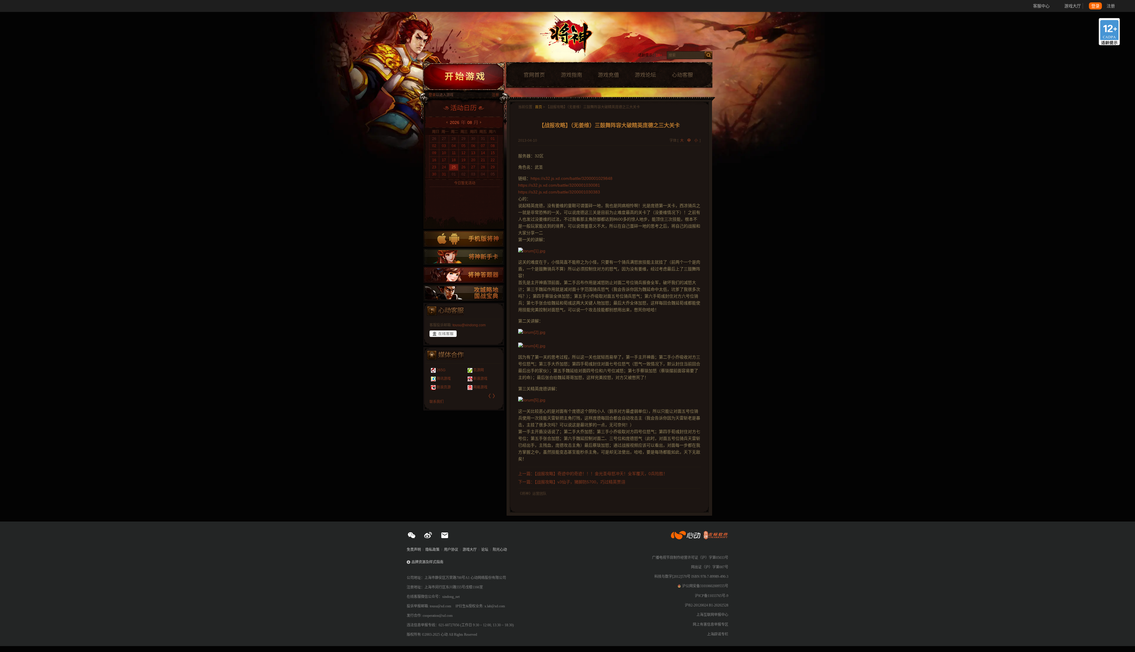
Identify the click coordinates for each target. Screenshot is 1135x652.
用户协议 (451, 550)
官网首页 (534, 75)
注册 (1111, 6)
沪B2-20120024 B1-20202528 (706, 605)
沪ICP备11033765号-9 (711, 596)
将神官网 (573, 38)
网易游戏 (441, 387)
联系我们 (436, 402)
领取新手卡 (464, 257)
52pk (470, 370)
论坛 (484, 550)
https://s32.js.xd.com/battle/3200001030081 (559, 185)
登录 (1095, 6)
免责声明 (414, 550)
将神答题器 (464, 275)
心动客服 (682, 75)
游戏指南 (571, 75)
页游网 (439, 370)
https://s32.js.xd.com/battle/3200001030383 (559, 192)
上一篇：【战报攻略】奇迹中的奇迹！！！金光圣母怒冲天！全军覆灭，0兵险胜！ (592, 473)
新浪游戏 (441, 379)
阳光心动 (500, 550)
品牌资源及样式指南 (427, 562)
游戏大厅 (1072, 6)
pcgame (472, 379)
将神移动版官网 (464, 239)
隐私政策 (432, 550)
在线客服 (443, 333)
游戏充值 (608, 75)
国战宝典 (464, 293)
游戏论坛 (645, 75)
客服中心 (1041, 6)
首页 (538, 107)
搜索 (708, 55)
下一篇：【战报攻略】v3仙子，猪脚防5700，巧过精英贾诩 (571, 482)
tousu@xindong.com (469, 325)
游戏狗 (471, 387)
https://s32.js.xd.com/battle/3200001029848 (571, 178)
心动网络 (26, 6)
